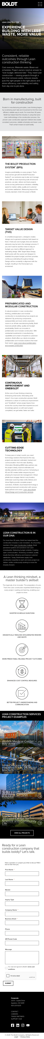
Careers (14, 1014)
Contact (14, 1012)
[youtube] (27, 1025)
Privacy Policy (25, 1037)
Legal (16, 1037)
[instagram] (22, 1026)
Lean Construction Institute (23, 545)
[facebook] (12, 1026)
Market (7, 890)
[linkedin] (17, 1026)
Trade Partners (17, 1016)
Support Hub (16, 1019)
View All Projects (22, 833)
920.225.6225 (16, 1006)
